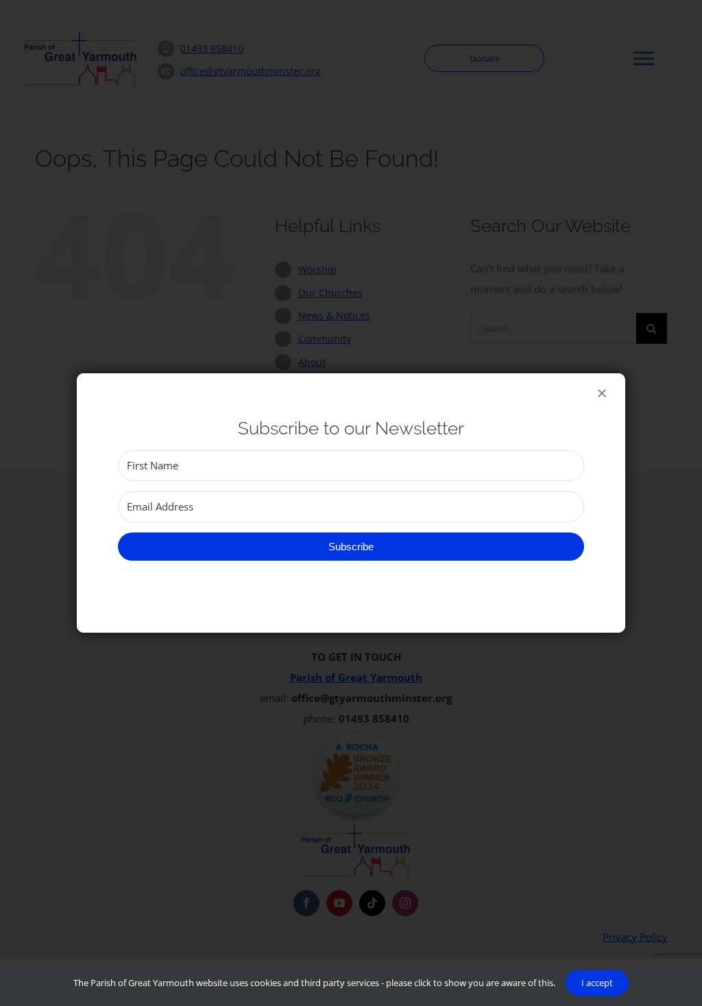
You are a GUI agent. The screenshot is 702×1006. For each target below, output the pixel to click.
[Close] (602, 393)
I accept (597, 982)
